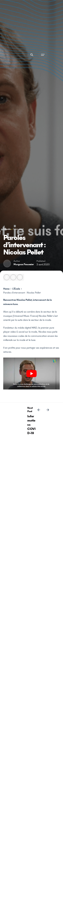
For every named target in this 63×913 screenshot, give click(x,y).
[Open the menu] (42, 54)
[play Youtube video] (31, 373)
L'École (7, 229)
